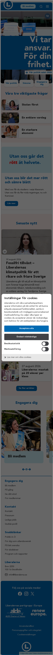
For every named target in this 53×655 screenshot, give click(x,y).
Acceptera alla (26, 328)
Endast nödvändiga (27, 337)
